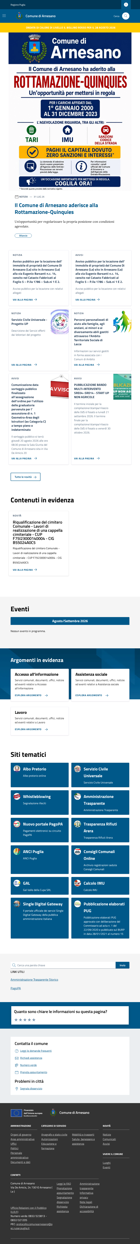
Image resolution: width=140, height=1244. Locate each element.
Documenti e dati (20, 1162)
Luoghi (107, 1163)
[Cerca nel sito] (125, 16)
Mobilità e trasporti (83, 1134)
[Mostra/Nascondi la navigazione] (4, 16)
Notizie (107, 1134)
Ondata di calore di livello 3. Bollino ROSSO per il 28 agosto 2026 (70, 27)
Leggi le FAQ (64, 1184)
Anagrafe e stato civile (54, 1134)
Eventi (106, 1167)
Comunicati (109, 1139)
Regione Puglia (18, 4)
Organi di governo (21, 1134)
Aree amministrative (22, 1139)
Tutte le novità (23, 477)
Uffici (14, 1144)
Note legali (86, 1202)
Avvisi (106, 1144)
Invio (122, 965)
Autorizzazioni (49, 1139)
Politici (14, 1148)
